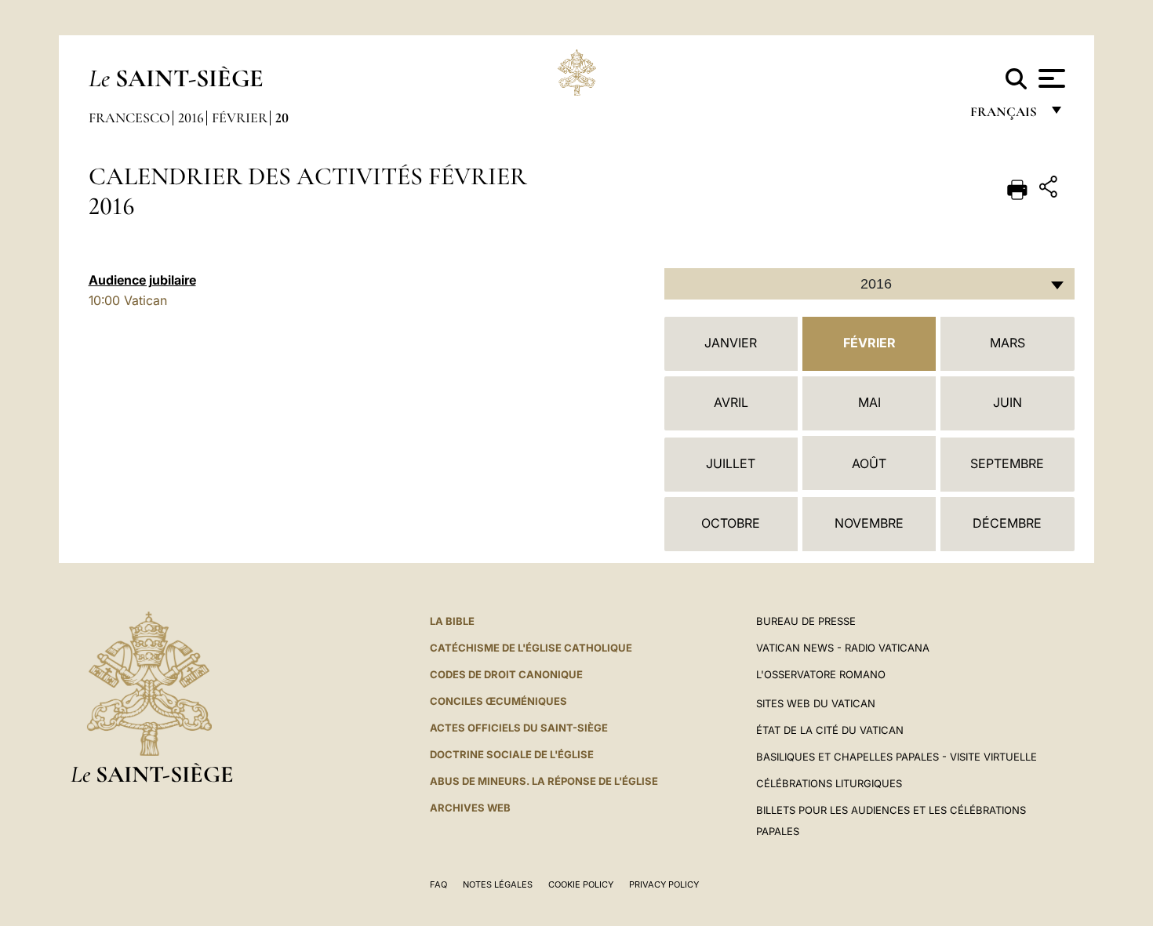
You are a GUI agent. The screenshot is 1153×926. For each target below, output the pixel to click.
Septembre (1007, 463)
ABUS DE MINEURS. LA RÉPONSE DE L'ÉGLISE (544, 781)
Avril (731, 402)
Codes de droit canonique (506, 674)
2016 (191, 117)
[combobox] (869, 284)
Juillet (730, 463)
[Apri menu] (1050, 78)
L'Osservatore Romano (821, 674)
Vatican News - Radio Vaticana (842, 647)
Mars (1007, 342)
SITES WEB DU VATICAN (815, 703)
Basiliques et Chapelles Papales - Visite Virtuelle (896, 756)
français (1005, 115)
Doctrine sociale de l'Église (512, 754)
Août (869, 463)
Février (239, 117)
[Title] (1050, 189)
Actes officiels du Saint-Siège (519, 727)
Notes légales (498, 884)
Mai (869, 402)
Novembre (869, 523)
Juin (1007, 402)
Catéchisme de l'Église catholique (531, 647)
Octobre (730, 523)
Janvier (730, 342)
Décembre (1007, 523)
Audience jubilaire (142, 280)
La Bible (452, 621)
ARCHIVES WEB (470, 807)
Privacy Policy (664, 884)
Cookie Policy (580, 884)
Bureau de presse (806, 621)
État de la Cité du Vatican (830, 730)
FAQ (438, 884)
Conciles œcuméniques (498, 701)
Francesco (129, 117)
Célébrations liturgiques (829, 783)
